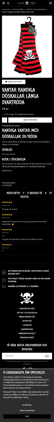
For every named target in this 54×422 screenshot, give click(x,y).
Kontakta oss (27, 309)
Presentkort (27, 338)
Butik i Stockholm (27, 313)
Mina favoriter (27, 317)
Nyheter (27, 321)
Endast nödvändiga (27, 411)
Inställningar (27, 405)
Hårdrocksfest (27, 333)
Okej (27, 416)
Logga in (27, 325)
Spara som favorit (14, 82)
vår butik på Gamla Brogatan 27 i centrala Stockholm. (24, 166)
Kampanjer (27, 329)
